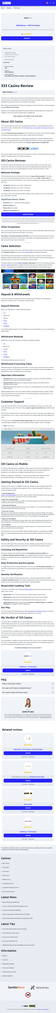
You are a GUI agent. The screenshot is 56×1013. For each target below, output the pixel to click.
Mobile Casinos (6, 879)
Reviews (9, 8)
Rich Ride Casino (28, 127)
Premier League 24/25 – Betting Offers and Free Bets (16, 914)
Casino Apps (5, 867)
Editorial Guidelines (7, 976)
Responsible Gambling (8, 963)
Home (2, 8)
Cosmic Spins (37, 127)
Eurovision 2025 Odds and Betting (11, 910)
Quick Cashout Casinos (8, 891)
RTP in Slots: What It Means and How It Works (14, 929)
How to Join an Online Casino (10, 937)
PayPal (5, 320)
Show (15, 92)
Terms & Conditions (45, 1009)
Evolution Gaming (41, 611)
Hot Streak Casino (6, 129)
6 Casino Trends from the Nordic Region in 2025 (15, 906)
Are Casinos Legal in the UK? (9, 941)
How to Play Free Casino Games (10, 933)
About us (4, 955)
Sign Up (27, 38)
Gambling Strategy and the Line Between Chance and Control (18, 945)
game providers (29, 252)
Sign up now (28, 214)
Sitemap (38, 1009)
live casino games (5, 265)
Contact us (5, 959)
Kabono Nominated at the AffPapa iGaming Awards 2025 (17, 918)
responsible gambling (27, 589)
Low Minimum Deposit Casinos (10, 887)
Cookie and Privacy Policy (9, 971)
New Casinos (5, 875)
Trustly (5, 323)
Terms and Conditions (8, 968)
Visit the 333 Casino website (8, 495)
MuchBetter (6, 326)
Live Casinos (5, 871)
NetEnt (32, 611)
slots (27, 138)
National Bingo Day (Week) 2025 (10, 902)
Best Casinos (5, 863)
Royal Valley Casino (46, 127)
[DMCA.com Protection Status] (24, 1005)
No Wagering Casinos (8, 883)
